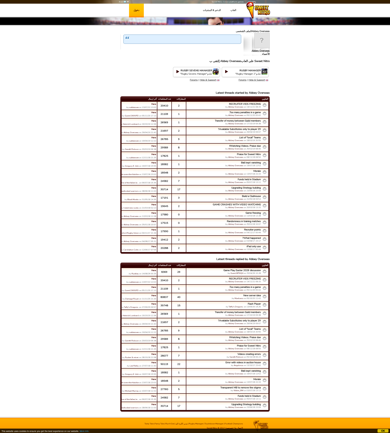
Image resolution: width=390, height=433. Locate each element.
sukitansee (134, 107)
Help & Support (256, 80)
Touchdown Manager (214, 423)
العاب (233, 10)
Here (153, 104)
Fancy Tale (159, 423)
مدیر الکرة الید (182, 423)
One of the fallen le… (130, 182)
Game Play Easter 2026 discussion (242, 270)
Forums (242, 80)
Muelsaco (239, 298)
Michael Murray (132, 391)
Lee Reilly (134, 365)
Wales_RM (238, 390)
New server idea (252, 295)
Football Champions (234, 423)
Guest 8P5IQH (236, 273)
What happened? (251, 238)
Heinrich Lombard (131, 124)
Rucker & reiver (132, 357)
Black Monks (133, 199)
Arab (121, 1)
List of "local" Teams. (250, 137)
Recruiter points (252, 230)
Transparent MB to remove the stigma (240, 388)
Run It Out (169, 423)
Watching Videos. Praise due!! (245, 146)
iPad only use (254, 246)
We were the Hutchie (129, 174)
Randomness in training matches (244, 221)
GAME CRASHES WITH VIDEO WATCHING (237, 204)
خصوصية (229, 428)
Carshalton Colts (131, 249)
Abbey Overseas (261, 50)
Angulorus (238, 365)
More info (84, 431)
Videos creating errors (249, 354)
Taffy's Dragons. (236, 306)
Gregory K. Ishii (132, 166)
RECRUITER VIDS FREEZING (245, 104)
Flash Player (254, 304)
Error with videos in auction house (243, 362)
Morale (257, 171)
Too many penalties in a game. (245, 112)
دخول (136, 10)
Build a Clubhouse (251, 196)
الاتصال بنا (239, 428)
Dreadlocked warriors (129, 191)
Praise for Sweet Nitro (249, 154)
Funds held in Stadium (249, 179)
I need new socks (131, 208)
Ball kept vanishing (251, 163)
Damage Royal (132, 298)
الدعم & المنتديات (212, 10)
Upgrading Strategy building (246, 188)
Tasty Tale (149, 423)
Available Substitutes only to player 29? (239, 129)
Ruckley (135, 273)
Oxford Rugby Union (129, 233)
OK (383, 431)
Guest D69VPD (132, 115)
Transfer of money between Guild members (238, 121)
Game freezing (253, 213)
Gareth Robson (132, 149)
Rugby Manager (196, 423)
